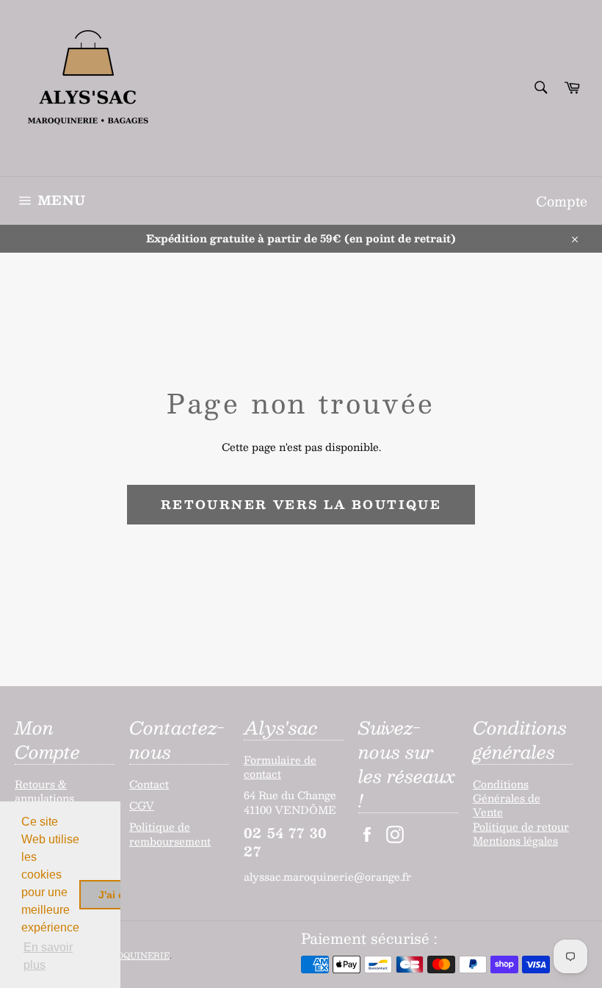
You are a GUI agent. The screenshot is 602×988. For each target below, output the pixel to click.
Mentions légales (515, 840)
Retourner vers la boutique (301, 504)
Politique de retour (521, 826)
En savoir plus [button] (48, 956)
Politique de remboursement (170, 833)
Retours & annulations (44, 791)
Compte (561, 201)
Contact (149, 784)
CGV (141, 805)
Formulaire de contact (280, 766)
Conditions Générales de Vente (506, 798)
